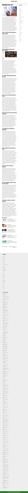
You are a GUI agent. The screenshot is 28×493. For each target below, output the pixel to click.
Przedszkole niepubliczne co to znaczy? (5, 457)
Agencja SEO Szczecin (5, 454)
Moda (20, 18)
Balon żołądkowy (5, 327)
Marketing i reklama (21, 17)
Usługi (20, 38)
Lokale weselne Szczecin (6, 415)
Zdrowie (4, 288)
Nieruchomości (21, 21)
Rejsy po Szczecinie (5, 424)
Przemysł (4, 274)
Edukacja (4, 260)
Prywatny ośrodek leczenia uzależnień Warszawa (5, 304)
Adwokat (4, 377)
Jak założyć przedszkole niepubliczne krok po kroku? (6, 478)
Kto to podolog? (9, 224)
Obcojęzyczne (21, 22)
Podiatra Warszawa (5, 326)
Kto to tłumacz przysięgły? (10, 229)
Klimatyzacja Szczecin (5, 391)
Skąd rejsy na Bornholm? (6, 419)
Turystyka (20, 35)
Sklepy (20, 29)
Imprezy (20, 15)
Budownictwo (20, 10)
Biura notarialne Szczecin (6, 297)
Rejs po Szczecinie (5, 445)
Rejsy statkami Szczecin (6, 439)
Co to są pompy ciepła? (5, 331)
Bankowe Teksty (14, 1)
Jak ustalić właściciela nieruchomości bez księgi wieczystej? (6, 369)
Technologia (20, 32)
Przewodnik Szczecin (5, 364)
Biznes (20, 8)
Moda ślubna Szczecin (5, 357)
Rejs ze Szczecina (5, 414)
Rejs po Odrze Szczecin (6, 431)
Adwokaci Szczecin (5, 384)
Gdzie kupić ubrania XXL (6, 296)
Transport (4, 281)
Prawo (20, 25)
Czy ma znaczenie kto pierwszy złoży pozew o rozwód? (6, 462)
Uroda (20, 36)
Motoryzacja (4, 267)
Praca (20, 24)
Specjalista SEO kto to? (10, 240)
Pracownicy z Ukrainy (5, 406)
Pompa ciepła (4, 379)
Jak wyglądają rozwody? (6, 464)
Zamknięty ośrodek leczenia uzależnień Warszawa (5, 307)
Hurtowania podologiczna (6, 323)
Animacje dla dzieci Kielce (6, 425)
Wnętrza (20, 39)
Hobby (20, 14)
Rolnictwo (20, 28)
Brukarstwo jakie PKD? (5, 469)
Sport (20, 31)
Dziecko (20, 11)
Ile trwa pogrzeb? (5, 472)
